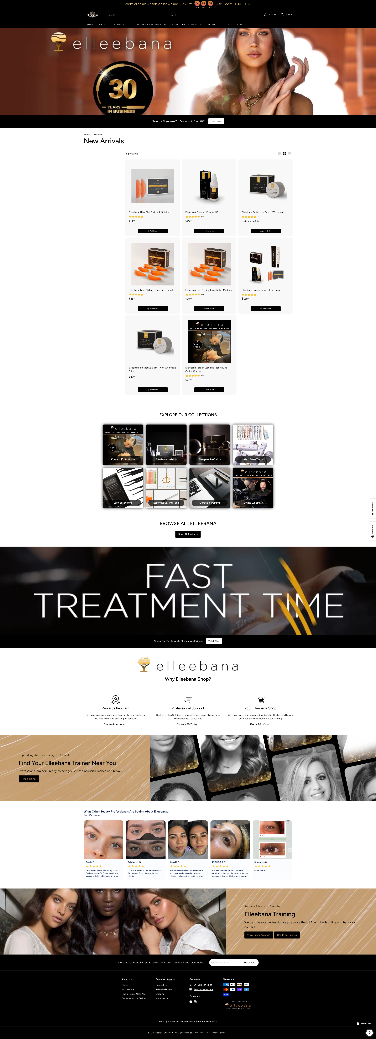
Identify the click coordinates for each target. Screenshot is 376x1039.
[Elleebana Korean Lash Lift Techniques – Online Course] (209, 349)
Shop (102, 25)
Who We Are (128, 989)
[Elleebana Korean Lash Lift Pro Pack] (265, 270)
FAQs (124, 985)
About (212, 25)
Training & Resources (149, 25)
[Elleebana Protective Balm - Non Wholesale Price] (152, 348)
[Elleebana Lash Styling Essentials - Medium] (209, 270)
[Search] (172, 15)
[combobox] (141, 15)
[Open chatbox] (369, 1033)
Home (90, 25)
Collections (97, 134)
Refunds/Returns (164, 989)
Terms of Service (218, 1033)
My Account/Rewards (186, 25)
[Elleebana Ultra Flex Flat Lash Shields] (152, 192)
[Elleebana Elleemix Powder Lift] (209, 192)
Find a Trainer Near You (133, 994)
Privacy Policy (201, 1033)
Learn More (216, 121)
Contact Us (231, 25)
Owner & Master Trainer (134, 998)
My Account (162, 998)
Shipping (160, 994)
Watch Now (213, 641)
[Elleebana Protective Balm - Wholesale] (265, 192)
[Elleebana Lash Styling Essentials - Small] (152, 270)
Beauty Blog (121, 25)
